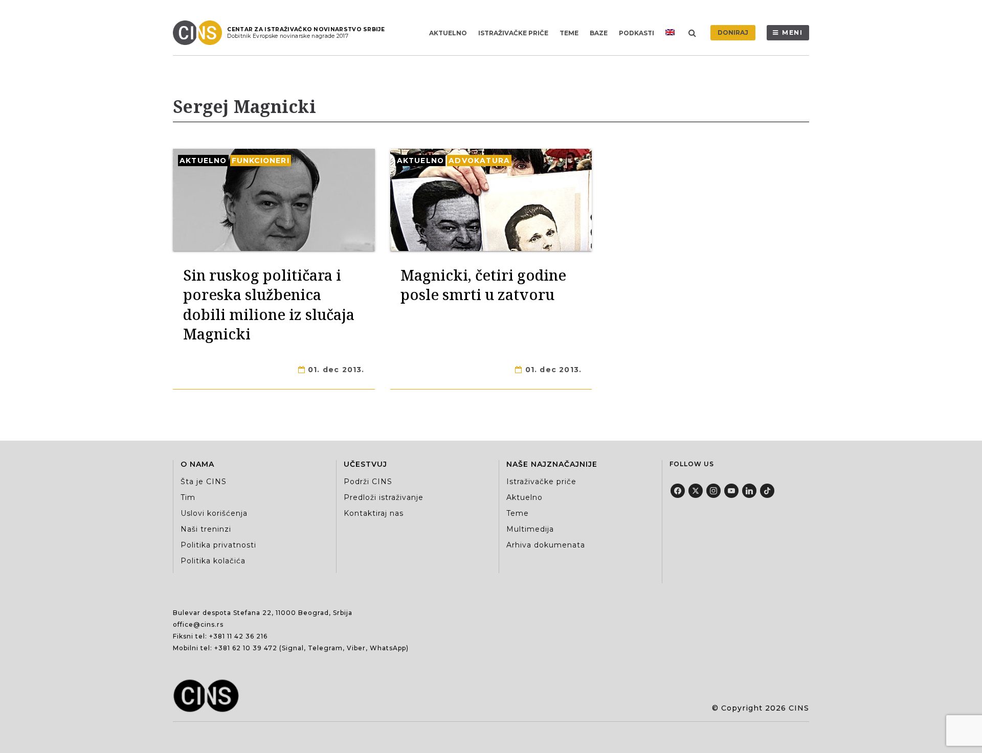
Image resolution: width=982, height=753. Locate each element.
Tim (188, 497)
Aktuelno (448, 33)
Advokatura (479, 160)
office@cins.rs (198, 624)
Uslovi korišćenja (214, 513)
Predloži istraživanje (383, 497)
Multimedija (530, 529)
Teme (569, 33)
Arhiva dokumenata (545, 545)
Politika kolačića (213, 560)
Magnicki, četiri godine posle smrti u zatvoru (483, 284)
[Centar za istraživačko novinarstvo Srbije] (200, 32)
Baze (599, 33)
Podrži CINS (368, 481)
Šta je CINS (204, 481)
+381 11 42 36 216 (238, 636)
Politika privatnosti (218, 545)
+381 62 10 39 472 (245, 648)
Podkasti (636, 33)
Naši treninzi (206, 529)
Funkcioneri (260, 160)
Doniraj (733, 32)
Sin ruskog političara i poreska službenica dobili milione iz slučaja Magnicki (268, 304)
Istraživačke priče (513, 33)
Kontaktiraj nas (374, 513)
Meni (792, 32)
